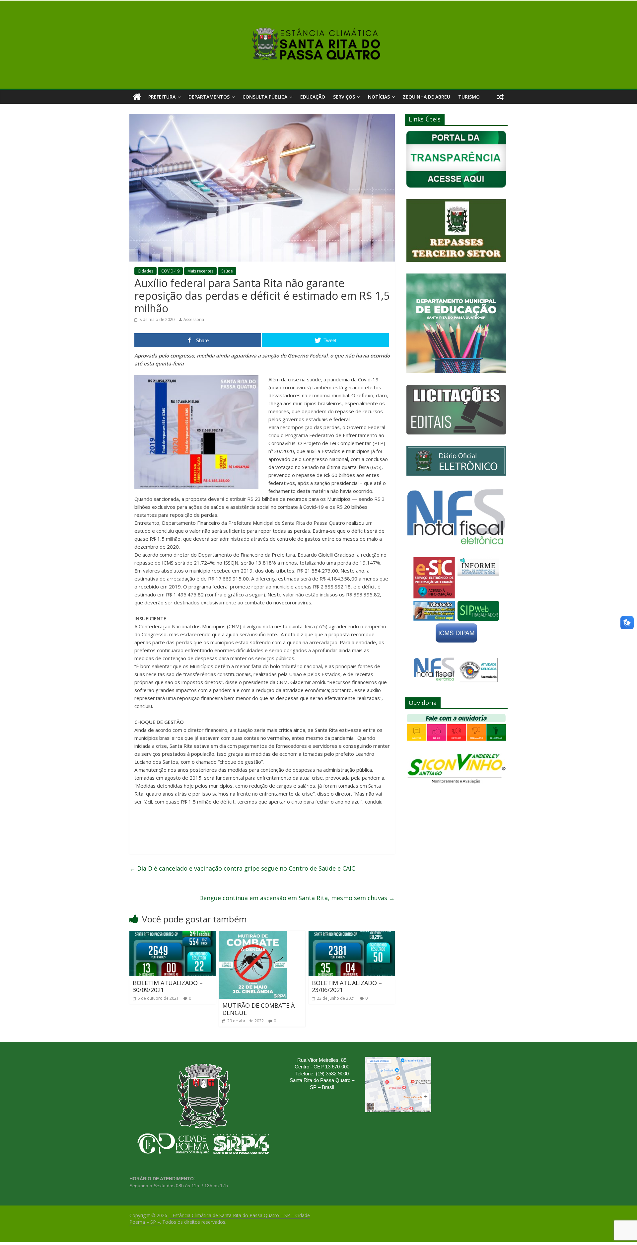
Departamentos (209, 97)
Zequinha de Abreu (426, 97)
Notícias (379, 97)
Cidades (145, 271)
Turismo (469, 97)
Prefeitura (162, 97)
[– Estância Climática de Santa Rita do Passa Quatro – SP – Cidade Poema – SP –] (136, 97)
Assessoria (193, 319)
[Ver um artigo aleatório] (500, 97)
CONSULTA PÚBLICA (265, 97)
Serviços (344, 97)
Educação (312, 97)
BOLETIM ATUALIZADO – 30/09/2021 (168, 986)
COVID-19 (170, 271)
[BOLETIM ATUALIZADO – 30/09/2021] (172, 934)
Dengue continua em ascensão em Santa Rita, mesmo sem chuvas (297, 898)
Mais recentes (200, 271)
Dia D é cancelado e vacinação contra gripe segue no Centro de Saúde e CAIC (242, 868)
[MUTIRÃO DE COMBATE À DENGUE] (253, 934)
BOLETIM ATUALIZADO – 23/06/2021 (347, 986)
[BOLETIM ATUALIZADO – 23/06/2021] (352, 934)
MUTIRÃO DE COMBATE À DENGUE (258, 1009)
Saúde (227, 271)
